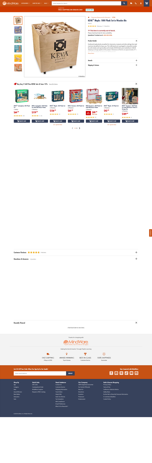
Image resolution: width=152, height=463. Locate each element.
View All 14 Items (53, 84)
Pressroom (81, 396)
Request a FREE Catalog (38, 392)
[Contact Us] (136, 3)
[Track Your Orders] (131, 3)
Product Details (92, 41)
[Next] (79, 128)
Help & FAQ (58, 394)
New (15, 389)
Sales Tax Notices (60, 396)
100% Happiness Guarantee (85, 384)
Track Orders (59, 392)
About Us (80, 389)
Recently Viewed (19, 322)
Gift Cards (35, 384)
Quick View (58, 124)
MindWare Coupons (37, 389)
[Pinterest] (121, 373)
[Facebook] (111, 373)
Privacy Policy (107, 384)
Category (16, 387)
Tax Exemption (60, 399)
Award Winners (18, 392)
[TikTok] (126, 373)
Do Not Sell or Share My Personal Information (115, 394)
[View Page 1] (75, 128)
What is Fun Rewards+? (62, 406)
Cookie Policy (107, 399)
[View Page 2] (77, 128)
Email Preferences (60, 404)
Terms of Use (106, 387)
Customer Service (60, 387)
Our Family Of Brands (84, 387)
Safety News (106, 392)
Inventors (80, 394)
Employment (81, 399)
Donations (81, 392)
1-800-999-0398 (107, 35)
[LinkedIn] (116, 373)
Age (15, 384)
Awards (90, 60)
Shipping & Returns (93, 65)
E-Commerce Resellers (109, 396)
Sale (15, 399)
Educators (16, 396)
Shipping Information (61, 389)
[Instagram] (136, 373)
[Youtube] (131, 373)
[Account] (141, 3)
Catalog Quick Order (37, 387)
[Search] (124, 3)
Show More (91, 53)
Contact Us (59, 384)
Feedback (150, 233)
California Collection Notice (111, 389)
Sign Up (70, 373)
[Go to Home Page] (88, 17)
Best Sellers (17, 394)
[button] (54, 46)
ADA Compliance (60, 401)
